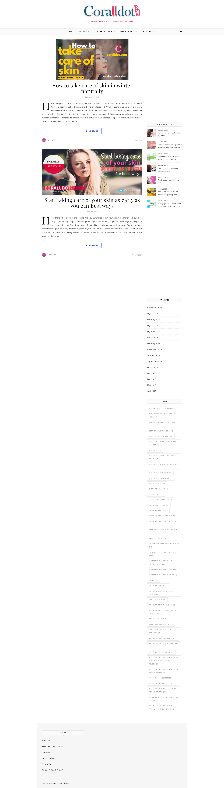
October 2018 (153, 355)
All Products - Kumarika (163, 408)
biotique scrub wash (161, 478)
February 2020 (153, 319)
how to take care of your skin (162, 554)
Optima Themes (63, 783)
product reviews (129, 31)
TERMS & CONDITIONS (52, 770)
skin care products (104, 31)
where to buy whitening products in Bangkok (161, 707)
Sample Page (48, 764)
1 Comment (137, 140)
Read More (92, 131)
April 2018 (151, 391)
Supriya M (51, 140)
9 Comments (137, 254)
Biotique (155, 450)
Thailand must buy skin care (163, 645)
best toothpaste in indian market (162, 443)
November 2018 (154, 349)
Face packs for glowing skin (163, 531)
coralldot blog (159, 505)
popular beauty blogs (162, 605)
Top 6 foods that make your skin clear (168, 181)
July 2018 (151, 373)
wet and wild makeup (161, 652)
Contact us (149, 31)
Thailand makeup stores (163, 638)
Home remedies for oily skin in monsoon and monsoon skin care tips (170, 146)
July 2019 (151, 331)
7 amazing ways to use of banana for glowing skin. (168, 193)
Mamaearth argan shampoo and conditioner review (169, 157)
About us (83, 31)
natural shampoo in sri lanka (161, 592)
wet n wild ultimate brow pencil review (162, 690)
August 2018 (153, 367)
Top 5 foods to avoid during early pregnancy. (168, 169)
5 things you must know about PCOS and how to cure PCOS (169, 205)
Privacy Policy (48, 758)
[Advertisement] (164, 78)
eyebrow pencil (158, 510)
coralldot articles (161, 500)
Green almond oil (159, 538)
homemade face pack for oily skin (164, 545)
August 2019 (153, 325)
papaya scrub (157, 600)
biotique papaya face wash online (162, 457)
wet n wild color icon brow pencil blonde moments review (163, 661)
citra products (158, 489)
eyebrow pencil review (162, 516)
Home (71, 31)
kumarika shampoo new (162, 569)
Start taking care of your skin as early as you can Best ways (92, 202)
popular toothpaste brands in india (163, 612)
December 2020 (154, 307)
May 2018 (151, 385)
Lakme (153, 580)
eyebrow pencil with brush (163, 522)
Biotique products (160, 473)
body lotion (157, 484)
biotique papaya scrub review (164, 465)
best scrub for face (161, 436)
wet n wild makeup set (162, 683)
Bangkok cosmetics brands (163, 424)
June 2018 (151, 379)
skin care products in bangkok (160, 631)
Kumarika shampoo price (163, 575)
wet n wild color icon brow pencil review (163, 671)
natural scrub (158, 586)
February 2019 (153, 343)
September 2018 (154, 361)
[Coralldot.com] (112, 11)
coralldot (156, 494)
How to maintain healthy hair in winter (169, 134)
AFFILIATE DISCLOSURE (53, 746)
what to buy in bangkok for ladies (163, 698)
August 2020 (153, 313)
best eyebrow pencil (161, 431)
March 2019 (152, 337)
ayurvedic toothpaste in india (162, 415)
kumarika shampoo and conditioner (161, 562)
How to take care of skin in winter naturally (92, 88)
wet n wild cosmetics (161, 678)
